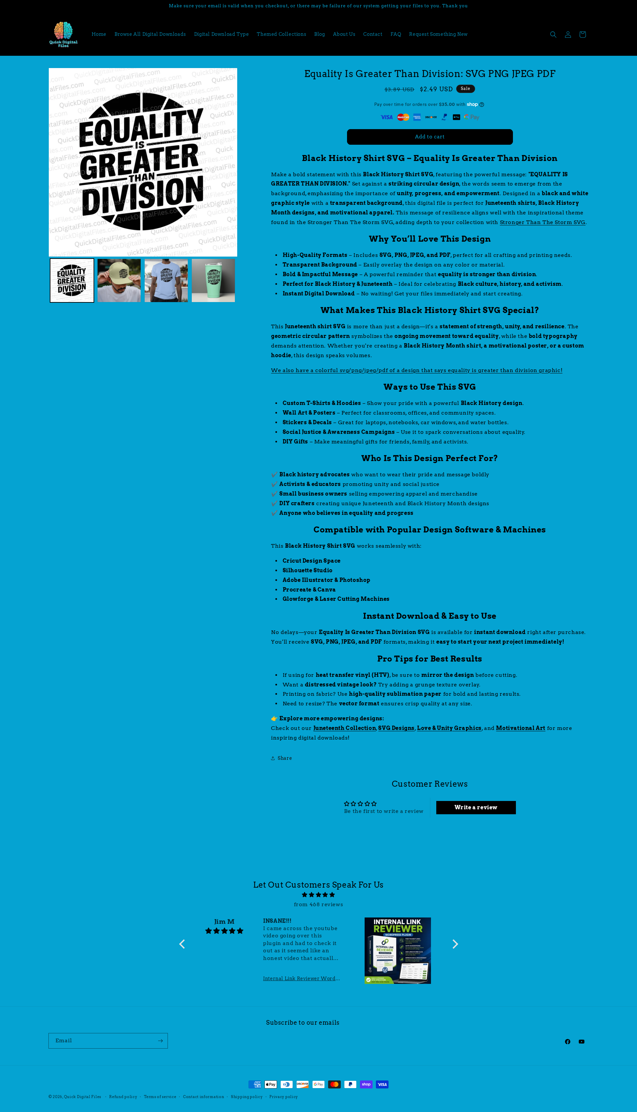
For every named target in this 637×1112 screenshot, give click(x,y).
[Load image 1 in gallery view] (72, 280)
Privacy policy (283, 1096)
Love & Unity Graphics (449, 728)
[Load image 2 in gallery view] (119, 280)
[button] (553, 34)
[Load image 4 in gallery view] (213, 280)
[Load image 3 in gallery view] (166, 280)
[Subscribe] (160, 1041)
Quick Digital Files (82, 1096)
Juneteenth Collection (345, 728)
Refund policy (123, 1096)
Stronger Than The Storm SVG (543, 222)
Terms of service (160, 1096)
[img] (319, 895)
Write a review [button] (476, 807)
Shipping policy (247, 1096)
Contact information (203, 1096)
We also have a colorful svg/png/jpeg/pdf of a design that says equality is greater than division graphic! (416, 370)
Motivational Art (520, 728)
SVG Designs (396, 728)
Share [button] (285, 758)
